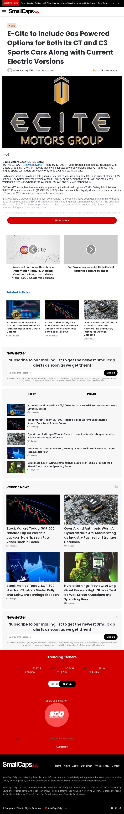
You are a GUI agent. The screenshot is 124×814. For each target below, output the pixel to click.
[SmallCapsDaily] (24, 11)
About (75, 765)
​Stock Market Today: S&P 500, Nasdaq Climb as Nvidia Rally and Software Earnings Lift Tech (32, 590)
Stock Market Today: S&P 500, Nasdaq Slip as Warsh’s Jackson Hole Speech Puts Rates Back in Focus (72, 3)
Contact (116, 765)
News (12, 26)
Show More (61, 220)
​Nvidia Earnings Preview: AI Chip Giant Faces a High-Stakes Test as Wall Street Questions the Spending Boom (69, 464)
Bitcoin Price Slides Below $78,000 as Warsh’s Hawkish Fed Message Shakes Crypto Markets (23, 327)
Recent (32, 393)
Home (58, 765)
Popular (91, 393)
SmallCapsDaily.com (57, 808)
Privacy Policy (101, 765)
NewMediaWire (32, 164)
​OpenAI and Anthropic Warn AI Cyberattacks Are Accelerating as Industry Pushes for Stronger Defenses (100, 328)
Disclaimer (86, 765)
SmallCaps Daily (20, 70)
